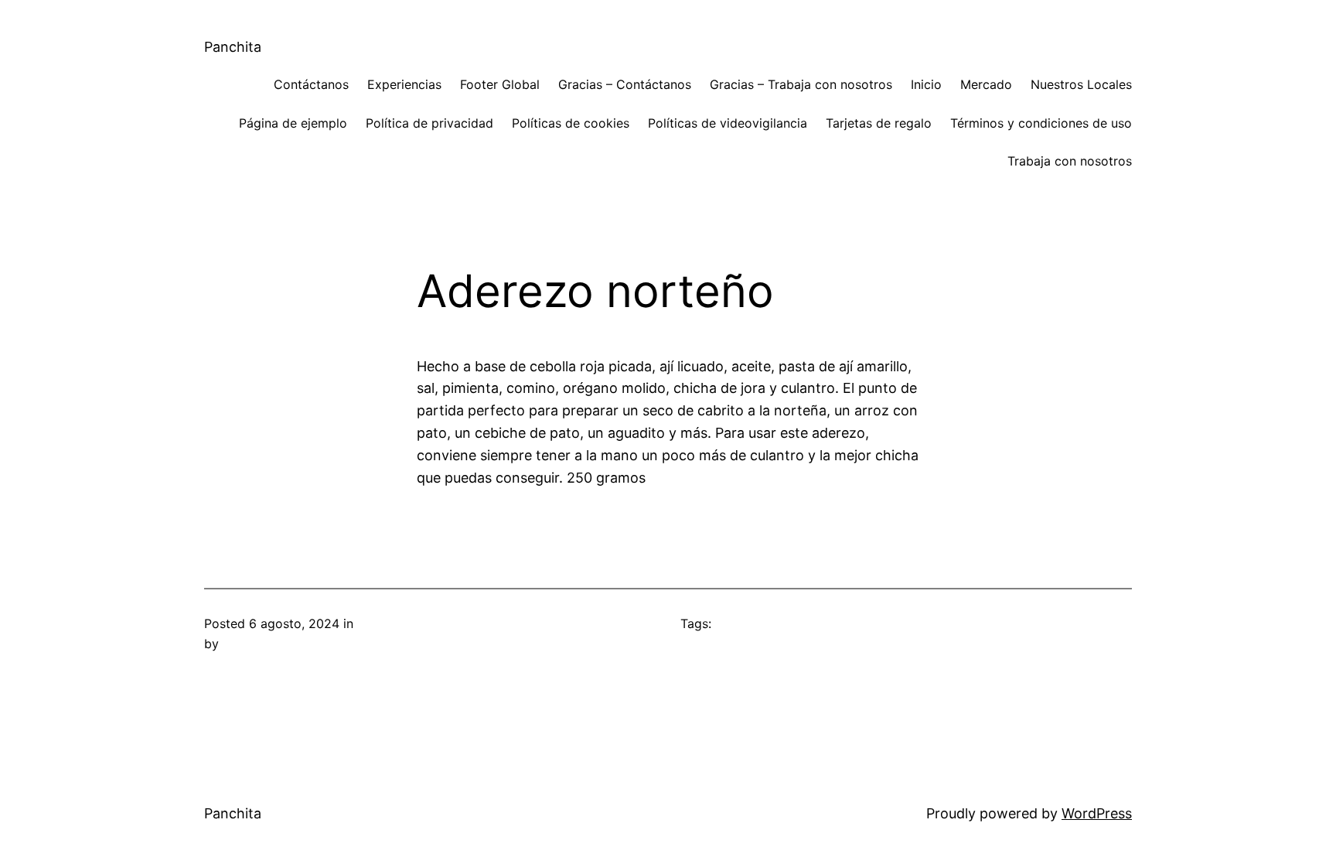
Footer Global (500, 84)
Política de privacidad (429, 123)
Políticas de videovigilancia (727, 123)
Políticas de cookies (570, 123)
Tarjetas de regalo (879, 123)
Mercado (986, 84)
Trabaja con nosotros (1069, 161)
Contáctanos (311, 84)
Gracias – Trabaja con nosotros (801, 84)
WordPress (1097, 813)
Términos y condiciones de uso (1041, 123)
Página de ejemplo (293, 123)
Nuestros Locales (1081, 84)
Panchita (232, 47)
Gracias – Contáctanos (624, 84)
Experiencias (404, 84)
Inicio (926, 84)
